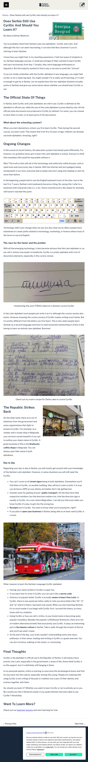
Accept (73, 754)
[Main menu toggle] (6, 4)
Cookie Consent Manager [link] (34, 733)
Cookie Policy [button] (49, 747)
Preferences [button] (40, 749)
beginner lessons (25, 710)
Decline (54, 754)
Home (5, 15)
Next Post (80, 724)
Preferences (35, 754)
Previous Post (9, 724)
